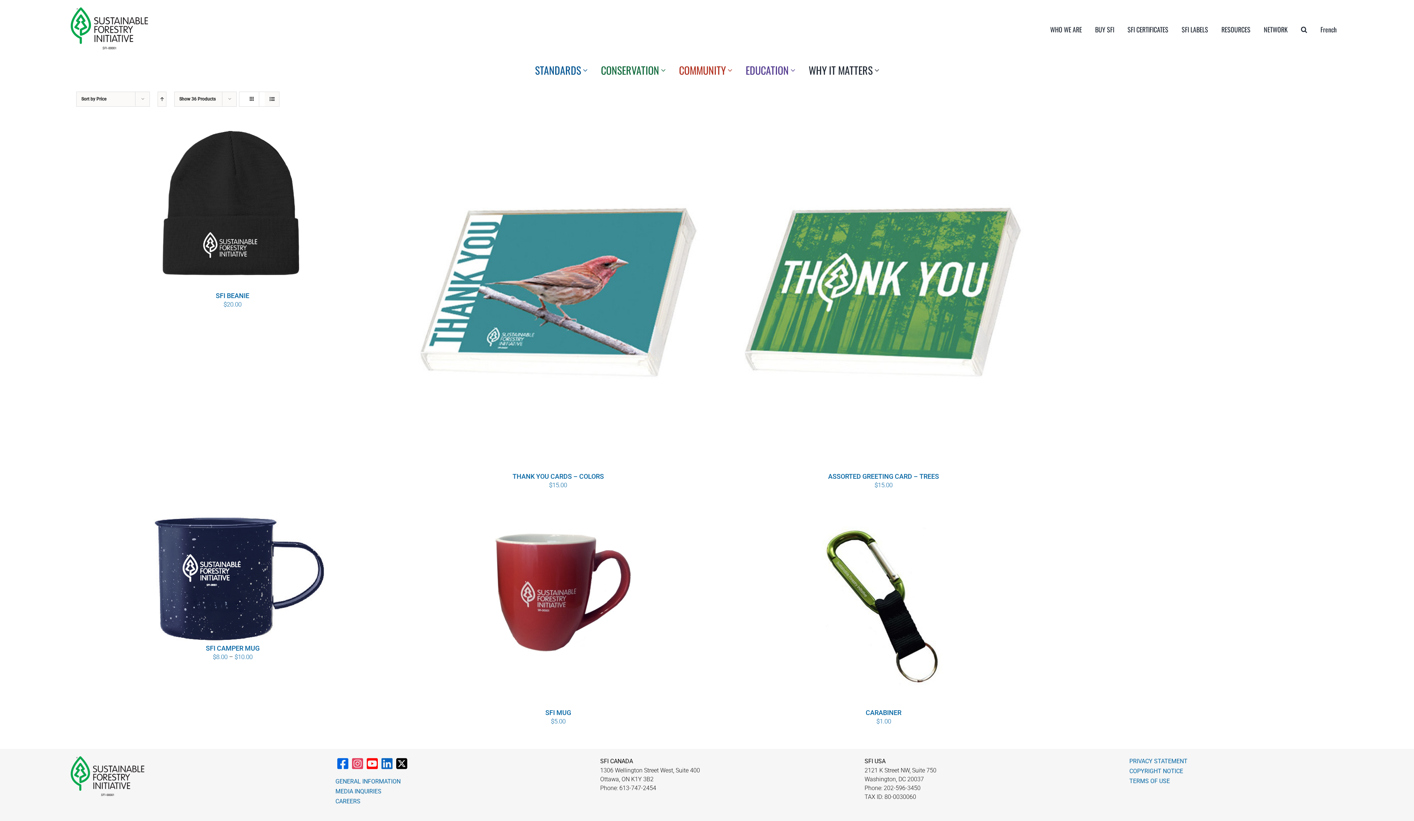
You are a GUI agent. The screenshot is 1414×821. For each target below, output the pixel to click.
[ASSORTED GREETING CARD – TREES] (883, 296)
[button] (1304, 29)
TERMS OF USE (1149, 781)
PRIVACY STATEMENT (1158, 761)
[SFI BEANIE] (232, 205)
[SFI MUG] (558, 604)
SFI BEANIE (232, 296)
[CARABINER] (883, 604)
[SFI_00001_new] (109, 10)
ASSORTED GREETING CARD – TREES (883, 476)
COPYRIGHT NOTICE (1156, 771)
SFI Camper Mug (233, 648)
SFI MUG (558, 712)
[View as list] (272, 99)
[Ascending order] (162, 99)
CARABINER (883, 712)
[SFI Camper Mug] (232, 572)
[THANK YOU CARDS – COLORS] (558, 296)
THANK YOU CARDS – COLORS (558, 476)
